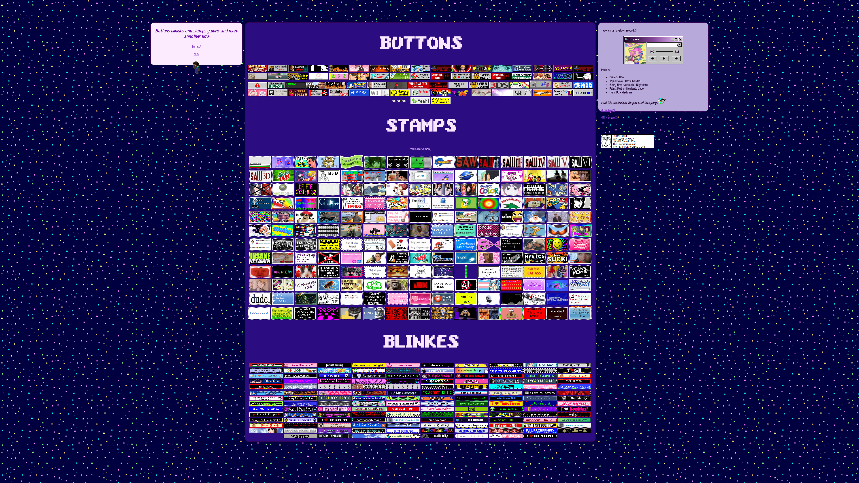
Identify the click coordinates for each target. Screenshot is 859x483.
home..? (196, 47)
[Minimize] (672, 39)
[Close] (680, 39)
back (196, 54)
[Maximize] (676, 39)
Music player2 (609, 117)
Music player (608, 110)
